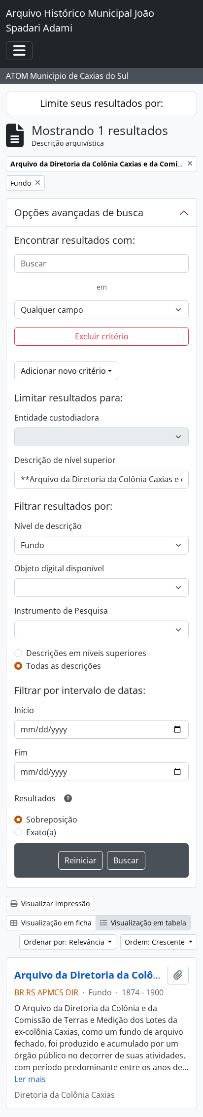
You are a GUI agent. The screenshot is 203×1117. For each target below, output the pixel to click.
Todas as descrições (63, 665)
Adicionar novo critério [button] (63, 370)
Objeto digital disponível (59, 568)
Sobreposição (51, 819)
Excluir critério (102, 336)
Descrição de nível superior (65, 460)
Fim (21, 752)
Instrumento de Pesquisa (61, 610)
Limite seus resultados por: (101, 103)
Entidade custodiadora (56, 417)
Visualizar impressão (54, 903)
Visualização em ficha (55, 922)
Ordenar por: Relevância (65, 942)
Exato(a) (41, 832)
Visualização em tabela (147, 922)
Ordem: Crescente (156, 942)
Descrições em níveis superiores (86, 653)
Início (24, 710)
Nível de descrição (48, 526)
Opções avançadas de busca (78, 212)
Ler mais (30, 1079)
